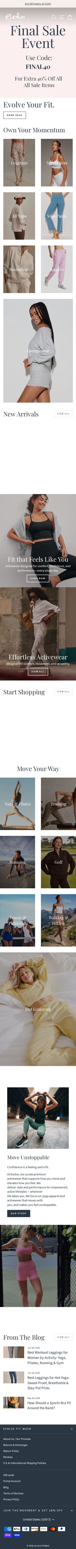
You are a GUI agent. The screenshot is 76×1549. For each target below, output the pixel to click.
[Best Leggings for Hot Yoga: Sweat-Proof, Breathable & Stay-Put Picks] (13, 1377)
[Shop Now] (38, 540)
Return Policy (11, 1451)
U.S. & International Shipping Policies (24, 1463)
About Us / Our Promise (17, 1439)
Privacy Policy (11, 1499)
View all (63, 413)
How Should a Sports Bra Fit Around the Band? (49, 1405)
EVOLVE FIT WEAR (17, 1429)
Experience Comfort (37, 1274)
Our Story (19, 1213)
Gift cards (8, 1475)
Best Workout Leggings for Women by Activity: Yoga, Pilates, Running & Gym (47, 1357)
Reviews (8, 1457)
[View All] (38, 634)
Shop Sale (14, 115)
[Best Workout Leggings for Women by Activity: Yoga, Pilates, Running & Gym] (13, 1352)
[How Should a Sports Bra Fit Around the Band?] (13, 1402)
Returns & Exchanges (15, 1445)
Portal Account (12, 1481)
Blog (6, 1487)
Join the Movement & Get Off (33, 1510)
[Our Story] (38, 1118)
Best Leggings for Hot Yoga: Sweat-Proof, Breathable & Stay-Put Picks (48, 1383)
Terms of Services (13, 1493)
